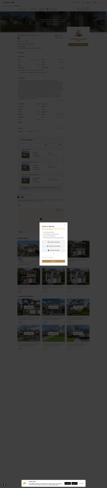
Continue (53, 261)
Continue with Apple (54, 250)
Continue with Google (55, 242)
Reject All (74, 483)
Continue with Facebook (54, 246)
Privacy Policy (55, 484)
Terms (50, 484)
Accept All (68, 483)
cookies (33, 483)
